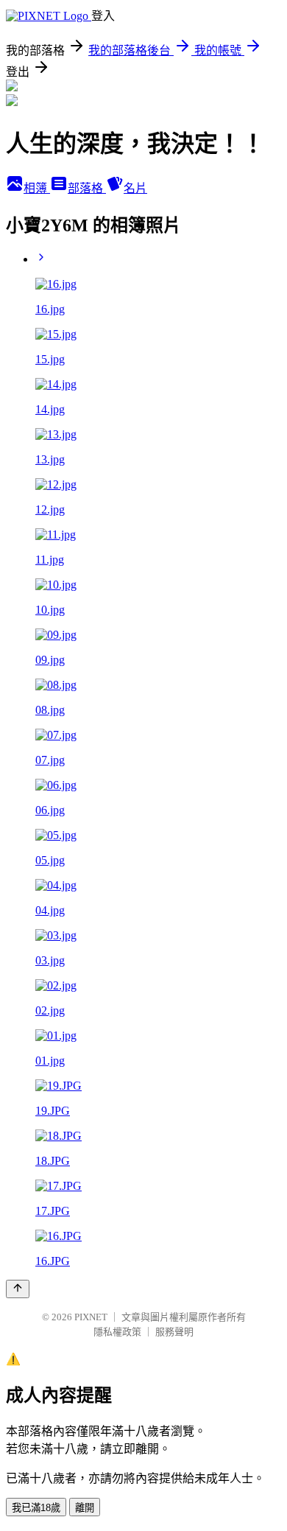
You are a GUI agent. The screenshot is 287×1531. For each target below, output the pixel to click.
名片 (135, 188)
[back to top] (17, 1289)
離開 (84, 1507)
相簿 (37, 188)
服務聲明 (174, 1331)
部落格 (87, 188)
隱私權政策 (117, 1331)
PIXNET (90, 1316)
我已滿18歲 (36, 1507)
